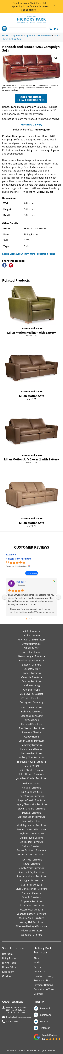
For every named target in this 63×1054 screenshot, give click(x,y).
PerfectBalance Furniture (31, 854)
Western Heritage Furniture (31, 926)
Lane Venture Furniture (31, 796)
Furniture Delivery (31, 124)
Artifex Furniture (31, 643)
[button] (55, 58)
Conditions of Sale (44, 989)
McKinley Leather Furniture (31, 825)
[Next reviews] (58, 597)
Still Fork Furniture (31, 884)
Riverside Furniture (31, 859)
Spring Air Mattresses (31, 880)
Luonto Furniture (31, 812)
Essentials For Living (32, 715)
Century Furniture (31, 681)
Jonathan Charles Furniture (31, 778)
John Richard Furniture (31, 774)
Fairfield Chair (31, 719)
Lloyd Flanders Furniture (31, 808)
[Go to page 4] (36, 618)
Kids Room (8, 971)
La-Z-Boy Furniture (31, 791)
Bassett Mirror (32, 668)
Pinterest (45, 1028)
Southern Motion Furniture (31, 876)
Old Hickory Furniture (31, 841)
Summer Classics (31, 893)
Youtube (44, 1021)
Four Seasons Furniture (32, 728)
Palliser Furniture (31, 846)
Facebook (45, 1008)
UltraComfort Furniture (31, 905)
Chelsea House (31, 689)
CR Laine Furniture (31, 698)
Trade (37, 962)
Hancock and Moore (31, 328)
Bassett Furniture (31, 664)
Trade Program (41, 129)
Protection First (42, 980)
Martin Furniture (31, 821)
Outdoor (7, 976)
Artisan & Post (31, 647)
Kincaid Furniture (31, 787)
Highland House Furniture (31, 761)
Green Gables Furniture (31, 740)
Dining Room (9, 962)
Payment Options (43, 984)
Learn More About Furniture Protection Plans (28, 253)
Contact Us (40, 971)
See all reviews (32, 573)
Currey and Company (31, 702)
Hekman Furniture (31, 753)
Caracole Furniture (31, 677)
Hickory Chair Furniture (31, 757)
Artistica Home (31, 652)
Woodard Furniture (31, 934)
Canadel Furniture (31, 673)
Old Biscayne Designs (31, 837)
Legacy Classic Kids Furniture (31, 804)
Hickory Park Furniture (18, 558)
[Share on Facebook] (4, 265)
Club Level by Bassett (31, 693)
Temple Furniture (31, 897)
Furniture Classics (31, 732)
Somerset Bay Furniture (31, 872)
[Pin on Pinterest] (11, 265)
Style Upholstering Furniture (31, 888)
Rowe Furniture (31, 863)
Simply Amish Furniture (31, 868)
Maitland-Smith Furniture (31, 816)
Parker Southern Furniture (31, 850)
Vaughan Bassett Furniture (31, 913)
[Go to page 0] (26, 618)
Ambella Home (31, 635)
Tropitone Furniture (31, 901)
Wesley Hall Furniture (31, 922)
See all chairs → (30, 9)
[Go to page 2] (31, 618)
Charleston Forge (31, 685)
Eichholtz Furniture (31, 711)
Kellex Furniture (31, 783)
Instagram (45, 1014)
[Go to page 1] (29, 618)
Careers (38, 967)
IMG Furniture (31, 765)
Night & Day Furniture (31, 833)
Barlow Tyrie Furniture (31, 660)
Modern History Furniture (31, 829)
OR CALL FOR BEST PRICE (31, 98)
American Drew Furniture (32, 639)
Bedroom (7, 953)
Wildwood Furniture (31, 930)
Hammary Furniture (31, 745)
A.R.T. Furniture (31, 631)
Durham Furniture (31, 707)
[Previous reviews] (4, 597)
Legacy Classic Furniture (31, 800)
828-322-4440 (12, 1021)
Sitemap (38, 993)
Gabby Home (31, 736)
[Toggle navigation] (4, 28)
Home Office (9, 967)
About (37, 958)
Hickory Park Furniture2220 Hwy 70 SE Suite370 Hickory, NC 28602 (16, 1010)
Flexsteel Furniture (31, 724)
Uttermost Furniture (31, 909)
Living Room (9, 958)
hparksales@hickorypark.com (19, 1017)
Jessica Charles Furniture (31, 770)
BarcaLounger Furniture (31, 656)
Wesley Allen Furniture (31, 917)
